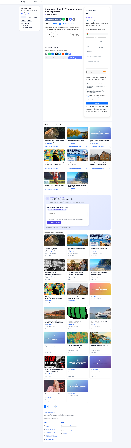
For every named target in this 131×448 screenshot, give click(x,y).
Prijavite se (94, 1)
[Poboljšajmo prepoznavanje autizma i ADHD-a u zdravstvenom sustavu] (54, 159)
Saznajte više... (26, 14)
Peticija (49, 23)
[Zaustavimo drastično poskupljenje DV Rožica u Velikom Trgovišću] (100, 159)
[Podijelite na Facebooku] (52, 54)
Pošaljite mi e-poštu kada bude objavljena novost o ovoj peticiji (97, 87)
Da (88, 99)
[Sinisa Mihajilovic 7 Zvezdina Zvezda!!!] (54, 181)
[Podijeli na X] (67, 19)
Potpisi (57, 23)
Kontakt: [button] (50, 1)
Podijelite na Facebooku (54, 19)
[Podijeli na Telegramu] (59, 54)
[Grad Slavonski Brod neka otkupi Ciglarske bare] (77, 137)
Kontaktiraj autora (50, 43)
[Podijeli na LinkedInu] (66, 54)
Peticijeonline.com (26, 2)
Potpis (97, 103)
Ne (92, 99)
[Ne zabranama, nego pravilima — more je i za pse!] (77, 159)
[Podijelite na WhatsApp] (63, 19)
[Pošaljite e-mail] (70, 19)
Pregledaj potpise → (90, 17)
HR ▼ (36, 1)
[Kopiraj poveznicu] (73, 19)
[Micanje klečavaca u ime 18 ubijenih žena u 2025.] (100, 137)
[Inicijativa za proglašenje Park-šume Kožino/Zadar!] (77, 182)
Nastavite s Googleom (94, 34)
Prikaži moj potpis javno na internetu (94, 83)
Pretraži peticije (43, 1)
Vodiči (45, 422)
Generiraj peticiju (55, 222)
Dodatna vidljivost (69, 23)
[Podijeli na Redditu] (63, 54)
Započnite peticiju (104, 1)
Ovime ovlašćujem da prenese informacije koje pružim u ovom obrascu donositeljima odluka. (97, 91)
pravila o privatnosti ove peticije (94, 97)
